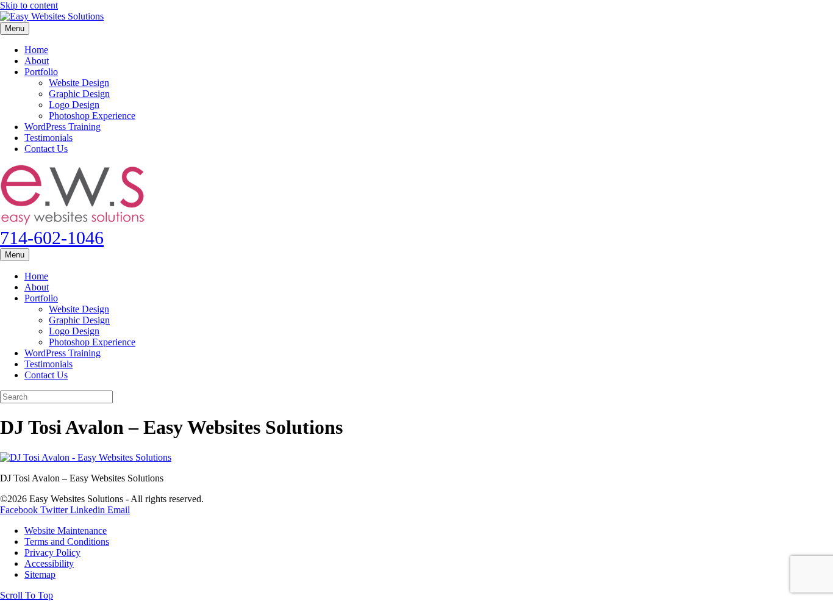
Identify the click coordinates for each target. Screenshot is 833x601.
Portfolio (41, 72)
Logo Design (74, 104)
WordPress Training (62, 126)
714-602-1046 (52, 238)
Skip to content (29, 5)
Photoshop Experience (92, 115)
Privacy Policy (52, 552)
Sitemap (39, 574)
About (36, 61)
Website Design (79, 82)
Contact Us (46, 148)
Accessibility (49, 563)
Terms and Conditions (66, 541)
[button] (26, 595)
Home (36, 50)
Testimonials (48, 137)
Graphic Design (79, 93)
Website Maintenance (65, 530)
